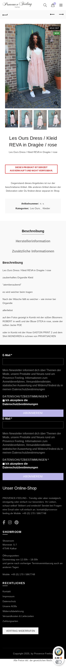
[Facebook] (4, 522)
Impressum (9, 596)
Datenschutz (9, 601)
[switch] (59, 662)
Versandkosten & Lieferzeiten (18, 616)
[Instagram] (10, 522)
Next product (61, 14)
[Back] (5, 14)
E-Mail (7, 355)
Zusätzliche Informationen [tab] (33, 251)
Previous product (52, 14)
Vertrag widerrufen (20, 630)
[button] (56, 68)
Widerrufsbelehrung (13, 611)
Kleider (46, 208)
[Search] (45, 5)
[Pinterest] (16, 522)
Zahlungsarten (10, 621)
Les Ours (35, 208)
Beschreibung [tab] (33, 231)
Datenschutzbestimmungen (28, 389)
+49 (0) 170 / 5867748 (34, 513)
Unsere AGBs (10, 606)
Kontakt (7, 591)
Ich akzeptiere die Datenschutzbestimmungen (20, 402)
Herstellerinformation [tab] (33, 241)
